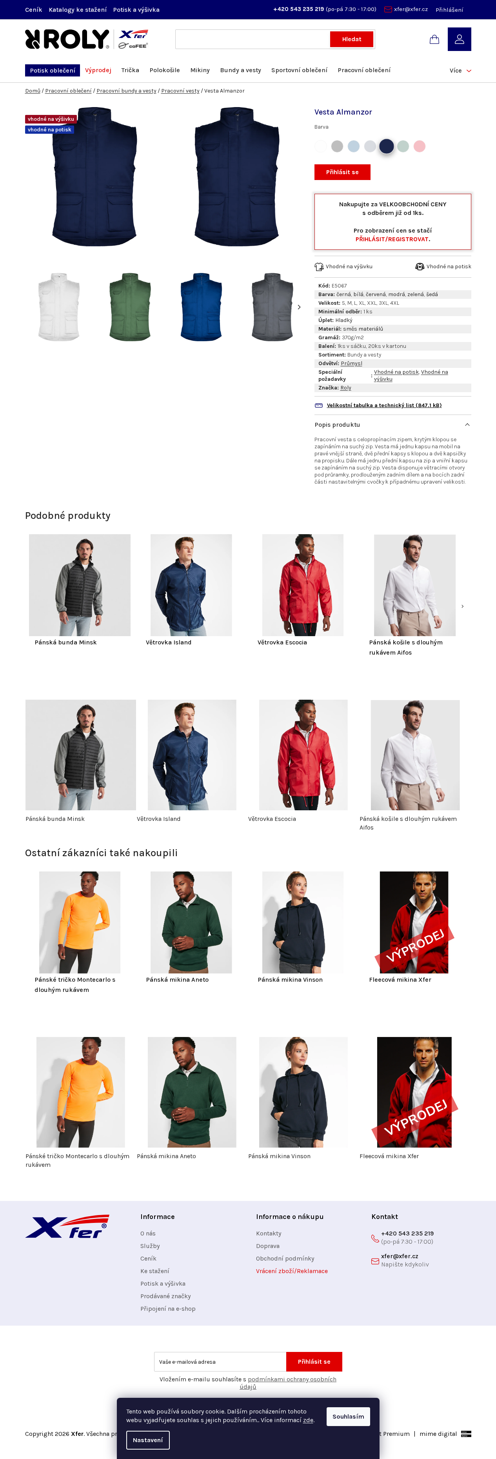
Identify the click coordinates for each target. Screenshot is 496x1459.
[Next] (298, 307)
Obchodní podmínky (285, 1258)
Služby (150, 1246)
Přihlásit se (342, 172)
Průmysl (351, 363)
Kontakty (268, 1233)
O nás (148, 1233)
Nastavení (148, 1440)
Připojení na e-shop (168, 1308)
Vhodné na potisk (396, 372)
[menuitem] (52, 70)
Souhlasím (348, 1416)
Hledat (352, 39)
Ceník (33, 9)
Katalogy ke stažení (78, 9)
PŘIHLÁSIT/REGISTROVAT (392, 239)
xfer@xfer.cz (411, 9)
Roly (345, 387)
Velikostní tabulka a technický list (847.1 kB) (384, 405)
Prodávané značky (165, 1296)
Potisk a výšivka (136, 9)
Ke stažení (154, 1271)
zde (308, 1420)
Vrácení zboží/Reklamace (292, 1271)
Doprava (268, 1246)
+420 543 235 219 (299, 9)
